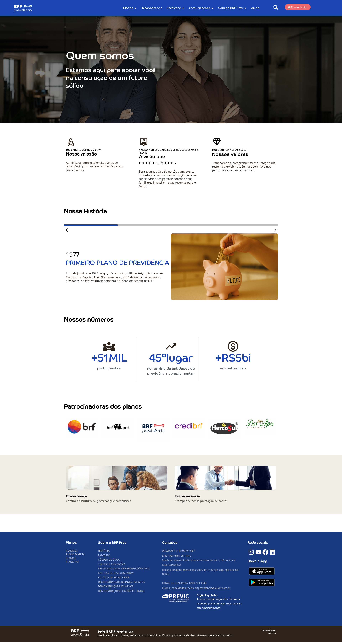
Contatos (169, 542)
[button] (67, 230)
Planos (71, 542)
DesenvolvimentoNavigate (269, 631)
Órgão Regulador (207, 595)
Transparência (187, 496)
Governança (76, 496)
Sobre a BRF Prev (112, 542)
